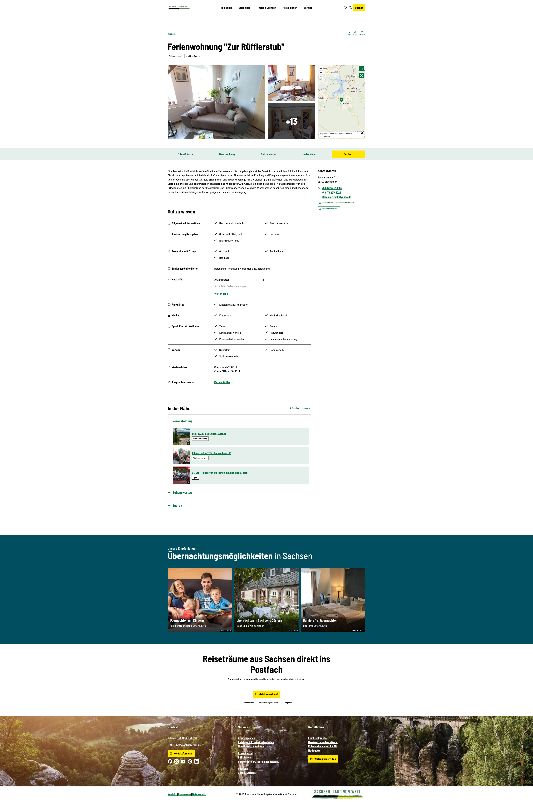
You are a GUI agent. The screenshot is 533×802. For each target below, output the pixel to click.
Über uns (243, 768)
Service (308, 7)
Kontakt (172, 794)
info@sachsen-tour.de (188, 745)
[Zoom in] (321, 68)
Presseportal (245, 753)
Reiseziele (226, 7)
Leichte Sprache (317, 738)
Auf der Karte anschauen (300, 408)
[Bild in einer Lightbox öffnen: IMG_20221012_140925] (291, 83)
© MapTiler (333, 133)
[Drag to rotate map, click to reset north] (321, 76)
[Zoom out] (321, 72)
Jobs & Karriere (247, 772)
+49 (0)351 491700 (187, 738)
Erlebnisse (245, 7)
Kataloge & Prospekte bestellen (256, 742)
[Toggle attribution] (362, 133)
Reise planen (290, 7)
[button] (526, 798)
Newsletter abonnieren (251, 746)
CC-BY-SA (186, 463)
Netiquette (314, 750)
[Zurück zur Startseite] (179, 8)
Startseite (172, 34)
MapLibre (323, 133)
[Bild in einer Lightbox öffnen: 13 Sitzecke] (216, 102)
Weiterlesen (221, 293)
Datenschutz (199, 794)
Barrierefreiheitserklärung (323, 742)
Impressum (184, 794)
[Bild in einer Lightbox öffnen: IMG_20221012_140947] (291, 121)
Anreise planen (246, 738)
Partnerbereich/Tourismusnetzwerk (258, 761)
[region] (341, 102)
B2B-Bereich (245, 757)
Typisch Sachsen (266, 7)
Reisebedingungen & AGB (322, 746)
